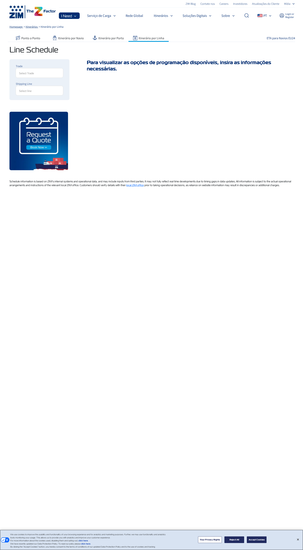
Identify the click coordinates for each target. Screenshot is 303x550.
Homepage (16, 27)
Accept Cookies (257, 539)
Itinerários (32, 27)
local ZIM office (135, 185)
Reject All (234, 539)
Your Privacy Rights (210, 539)
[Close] (297, 539)
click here (83, 540)
